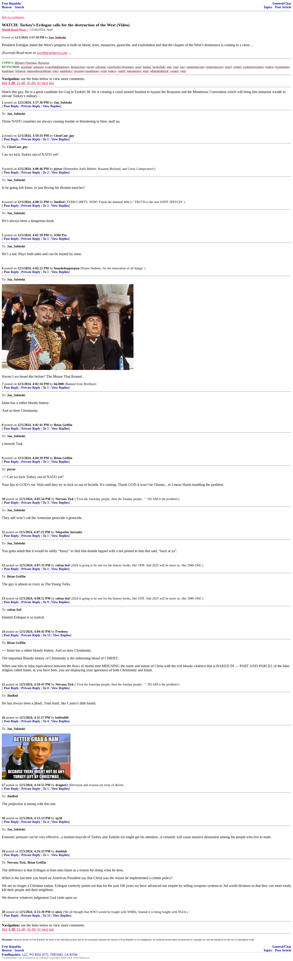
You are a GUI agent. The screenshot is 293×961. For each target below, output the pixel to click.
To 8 (46, 688)
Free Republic (11, 3)
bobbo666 (62, 717)
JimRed (59, 202)
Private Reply (30, 106)
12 (3, 565)
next (45, 83)
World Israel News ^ (15, 29)
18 (3, 818)
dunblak (61, 851)
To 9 (46, 602)
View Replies (51, 106)
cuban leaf (62, 565)
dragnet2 (61, 785)
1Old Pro (60, 235)
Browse (7, 7)
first (4, 83)
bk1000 (59, 384)
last (51, 83)
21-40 (21, 83)
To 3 (46, 502)
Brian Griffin (63, 425)
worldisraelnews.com (52, 53)
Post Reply (11, 106)
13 (3, 598)
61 (39, 83)
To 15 (46, 915)
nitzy (58, 912)
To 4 (46, 721)
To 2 (46, 172)
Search (19, 7)
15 (3, 684)
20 (3, 912)
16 (3, 717)
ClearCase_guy (64, 135)
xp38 (58, 818)
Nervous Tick (64, 499)
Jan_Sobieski (63, 102)
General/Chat (281, 3)
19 (3, 851)
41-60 (31, 83)
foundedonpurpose (67, 268)
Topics (267, 7)
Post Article (283, 7)
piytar (58, 169)
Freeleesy (61, 631)
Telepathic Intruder (68, 532)
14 (3, 631)
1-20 (11, 83)
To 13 (46, 635)
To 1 (46, 139)
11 (3, 532)
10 (3, 499)
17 (3, 785)
